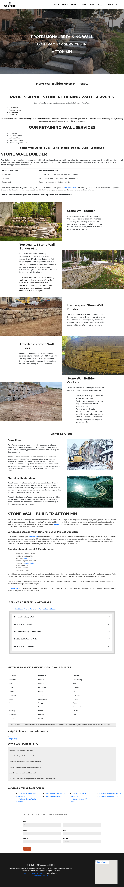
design (56, 524)
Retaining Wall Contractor (110, 793)
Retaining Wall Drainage (24, 646)
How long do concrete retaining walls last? (25, 761)
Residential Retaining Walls (25, 639)
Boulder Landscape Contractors (27, 632)
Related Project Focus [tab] (47, 609)
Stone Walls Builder (54, 796)
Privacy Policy (58, 868)
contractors (33, 537)
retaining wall (71, 187)
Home (26, 873)
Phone (25, 830)
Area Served (38, 875)
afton (41, 873)
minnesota (34, 873)
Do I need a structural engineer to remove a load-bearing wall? (32, 779)
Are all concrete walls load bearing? (22, 773)
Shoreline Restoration (21, 478)
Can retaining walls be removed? (21, 756)
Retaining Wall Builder (108, 796)
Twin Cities (22, 541)
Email (64, 830)
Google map (12, 739)
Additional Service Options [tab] (25, 609)
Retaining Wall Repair (23, 624)
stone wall (15, 588)
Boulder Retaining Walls (24, 556)
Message (25, 838)
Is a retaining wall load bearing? (21, 750)
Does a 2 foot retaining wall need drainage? (25, 767)
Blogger (45, 875)
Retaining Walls (29, 558)
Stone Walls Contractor (55, 793)
